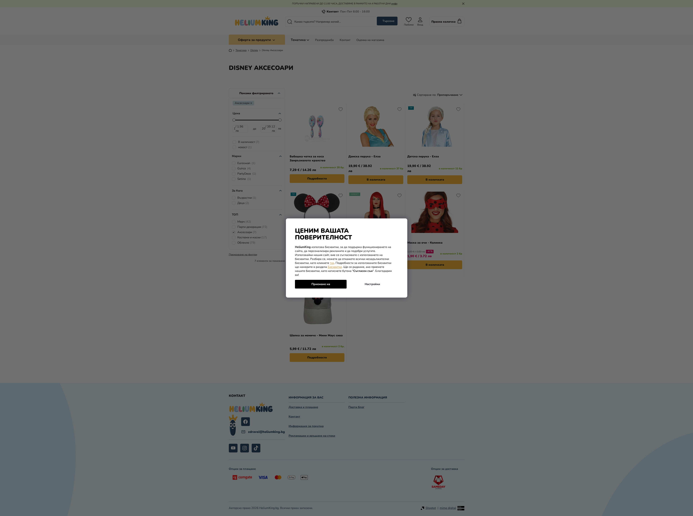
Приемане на (320, 284)
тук (332, 263)
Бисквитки (335, 267)
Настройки (372, 284)
